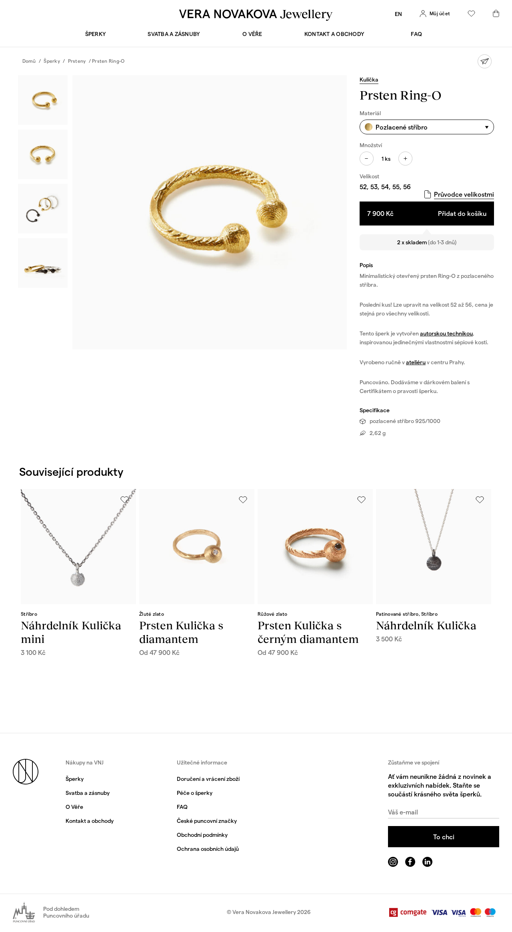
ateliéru (416, 362)
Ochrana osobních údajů (208, 848)
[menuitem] (398, 14)
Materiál (370, 113)
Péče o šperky (194, 792)
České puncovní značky (207, 820)
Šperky (95, 33)
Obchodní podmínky (202, 834)
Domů (29, 61)
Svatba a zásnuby (174, 33)
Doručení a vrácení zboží (208, 778)
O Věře (252, 33)
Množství (371, 145)
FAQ (416, 33)
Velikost (369, 176)
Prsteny (77, 61)
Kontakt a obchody (334, 33)
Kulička (369, 79)
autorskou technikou (446, 333)
